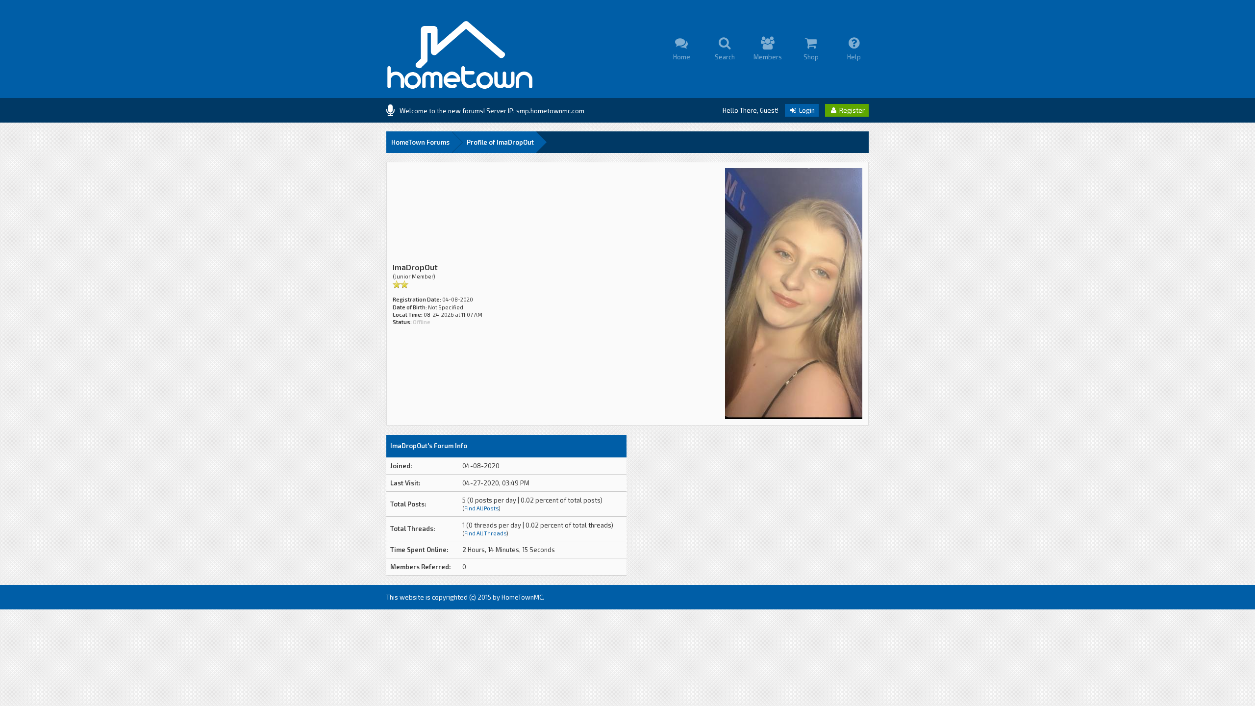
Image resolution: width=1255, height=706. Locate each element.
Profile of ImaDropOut (500, 142)
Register (851, 110)
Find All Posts (481, 508)
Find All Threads (485, 533)
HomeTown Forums (420, 142)
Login (806, 110)
